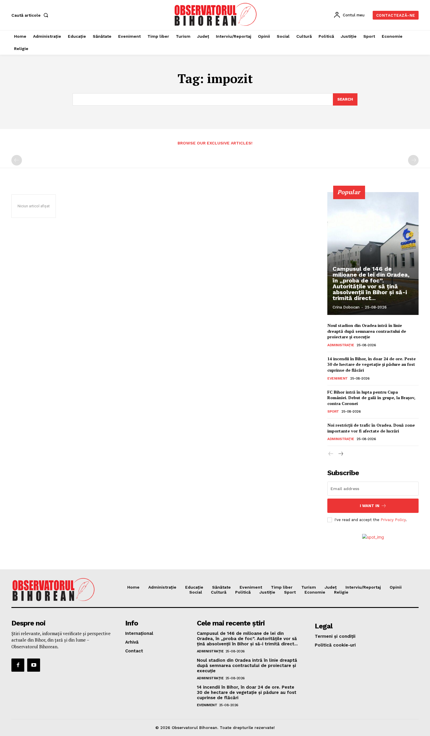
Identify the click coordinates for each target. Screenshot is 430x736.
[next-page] (340, 454)
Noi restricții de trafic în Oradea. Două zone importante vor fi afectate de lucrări (371, 428)
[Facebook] (17, 665)
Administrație (340, 345)
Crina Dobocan (346, 307)
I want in (369, 506)
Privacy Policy (393, 520)
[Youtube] (33, 665)
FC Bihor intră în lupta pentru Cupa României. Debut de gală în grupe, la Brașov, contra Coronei (371, 397)
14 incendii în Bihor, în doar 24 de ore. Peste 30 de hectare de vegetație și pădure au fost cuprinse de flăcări (371, 364)
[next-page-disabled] (413, 160)
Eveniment (337, 378)
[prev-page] (16, 160)
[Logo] (216, 14)
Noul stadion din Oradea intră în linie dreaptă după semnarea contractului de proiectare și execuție (366, 331)
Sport (333, 411)
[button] (31, 15)
